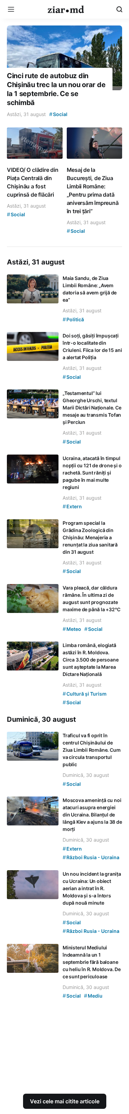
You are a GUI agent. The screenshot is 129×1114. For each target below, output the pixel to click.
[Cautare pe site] (119, 9)
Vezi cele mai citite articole (64, 1101)
